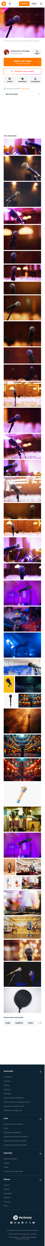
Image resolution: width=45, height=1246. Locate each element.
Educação (7, 1142)
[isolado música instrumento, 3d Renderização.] (22, 825)
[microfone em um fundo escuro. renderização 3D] (17, 700)
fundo (30, 1071)
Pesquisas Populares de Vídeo (15, 1196)
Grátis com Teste (22, 62)
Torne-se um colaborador (13, 1223)
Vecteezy (7, 1130)
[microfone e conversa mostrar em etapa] (22, 1022)
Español (7, 1240)
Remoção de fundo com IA (14, 1157)
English (6, 1236)
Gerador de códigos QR (13, 1162)
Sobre (6, 1218)
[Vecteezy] (3, 3)
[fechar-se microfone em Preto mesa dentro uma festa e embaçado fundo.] (22, 931)
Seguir (37, 53)
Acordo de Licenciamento (13, 1175)
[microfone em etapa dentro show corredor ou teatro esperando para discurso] (15, 732)
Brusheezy (8, 1125)
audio (8, 1071)
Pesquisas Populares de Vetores (16, 1188)
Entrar (34, 4)
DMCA (6, 1180)
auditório (19, 1071)
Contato (7, 1214)
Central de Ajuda (10, 1210)
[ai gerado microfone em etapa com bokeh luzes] (22, 998)
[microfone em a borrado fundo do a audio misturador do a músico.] (22, 591)
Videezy (7, 1134)
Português (8, 1245)
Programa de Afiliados (12, 1184)
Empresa (7, 1138)
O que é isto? (25, 89)
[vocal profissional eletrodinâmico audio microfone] (11, 717)
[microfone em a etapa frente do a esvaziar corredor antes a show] (16, 915)
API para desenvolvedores (14, 1146)
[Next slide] (36, 1071)
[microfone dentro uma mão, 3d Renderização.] (33, 913)
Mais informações (12, 93)
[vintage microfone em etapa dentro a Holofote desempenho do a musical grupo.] (22, 800)
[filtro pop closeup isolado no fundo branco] (22, 1048)
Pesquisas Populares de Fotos (15, 1192)
